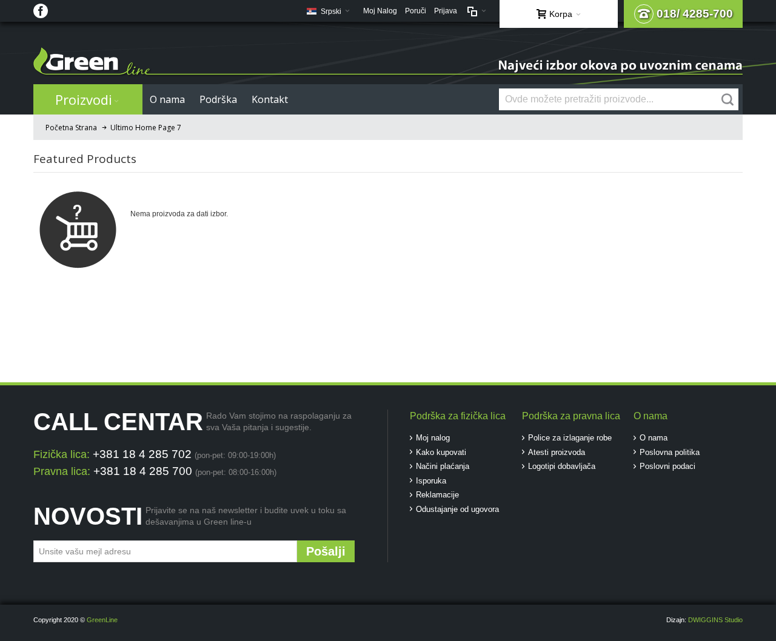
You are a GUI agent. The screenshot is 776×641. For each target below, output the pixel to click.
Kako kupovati (441, 452)
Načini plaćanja (442, 466)
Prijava (445, 11)
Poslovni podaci (667, 466)
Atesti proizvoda (556, 452)
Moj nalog (433, 437)
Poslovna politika (670, 452)
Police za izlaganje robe (570, 437)
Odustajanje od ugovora (457, 509)
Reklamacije (437, 494)
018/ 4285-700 (695, 13)
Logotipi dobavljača (561, 466)
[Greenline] (388, 62)
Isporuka (431, 480)
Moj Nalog (380, 11)
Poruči (415, 11)
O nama (653, 437)
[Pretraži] (727, 99)
